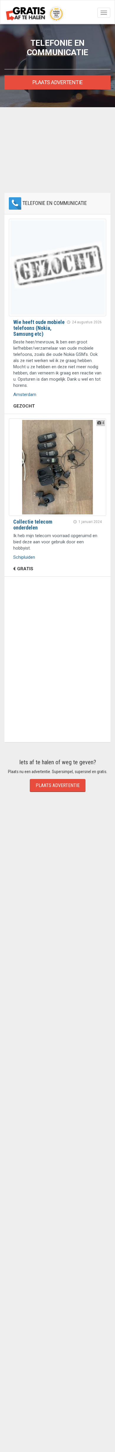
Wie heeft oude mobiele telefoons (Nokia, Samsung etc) (39, 328)
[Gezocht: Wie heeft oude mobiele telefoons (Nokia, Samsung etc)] (57, 267)
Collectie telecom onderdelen (32, 525)
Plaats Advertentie (57, 82)
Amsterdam (24, 394)
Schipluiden (24, 557)
